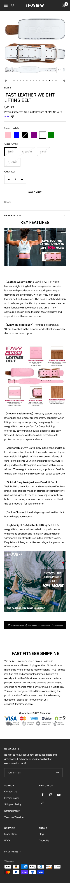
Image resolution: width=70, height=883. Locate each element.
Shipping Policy (12, 804)
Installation (10, 834)
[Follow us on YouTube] (59, 795)
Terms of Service (14, 817)
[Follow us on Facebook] (43, 795)
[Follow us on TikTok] (43, 803)
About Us (44, 840)
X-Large (12, 162)
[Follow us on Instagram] (51, 795)
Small (11, 151)
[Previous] (5, 80)
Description (12, 215)
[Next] (64, 80)
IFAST (7, 87)
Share (7, 202)
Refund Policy (12, 810)
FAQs (7, 840)
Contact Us (10, 791)
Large (43, 151)
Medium (27, 151)
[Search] (12, 5)
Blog (41, 834)
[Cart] (64, 5)
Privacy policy (11, 798)
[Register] (57, 772)
